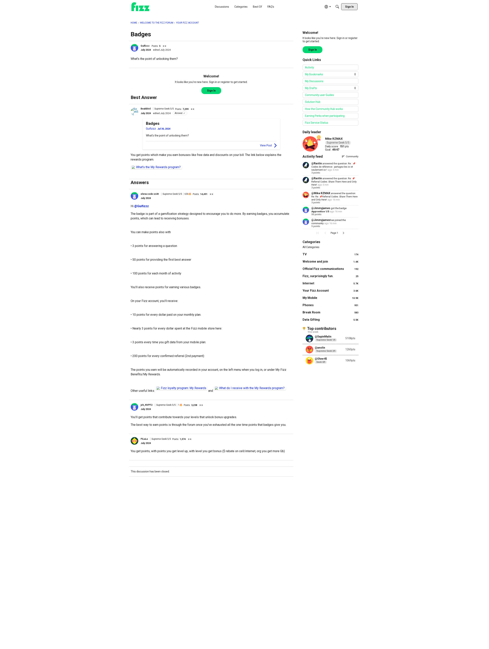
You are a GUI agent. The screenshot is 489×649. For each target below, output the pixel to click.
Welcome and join (330, 261)
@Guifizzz (141, 206)
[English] (140, 6)
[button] (134, 48)
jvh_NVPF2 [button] (146, 405)
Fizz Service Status (316, 122)
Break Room (330, 312)
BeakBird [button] (146, 108)
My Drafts (330, 88)
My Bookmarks (330, 74)
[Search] (337, 6)
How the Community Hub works (324, 108)
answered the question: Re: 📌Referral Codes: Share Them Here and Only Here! (334, 181)
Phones (330, 305)
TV (330, 254)
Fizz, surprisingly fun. (330, 276)
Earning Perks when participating (325, 115)
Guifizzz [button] (145, 46)
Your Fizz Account (330, 290)
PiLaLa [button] (144, 439)
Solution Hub (312, 101)
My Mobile (330, 298)
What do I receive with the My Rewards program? (252, 388)
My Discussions (314, 81)
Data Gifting (330, 319)
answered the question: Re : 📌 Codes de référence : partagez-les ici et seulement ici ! (333, 166)
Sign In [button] (211, 90)
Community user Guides (319, 95)
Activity (309, 67)
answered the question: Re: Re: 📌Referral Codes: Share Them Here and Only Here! (334, 196)
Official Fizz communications (330, 269)
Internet (330, 283)
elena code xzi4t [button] (150, 194)
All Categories (311, 247)
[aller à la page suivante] (343, 233)
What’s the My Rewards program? (158, 167)
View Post (266, 145)
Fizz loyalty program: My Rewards (183, 388)
